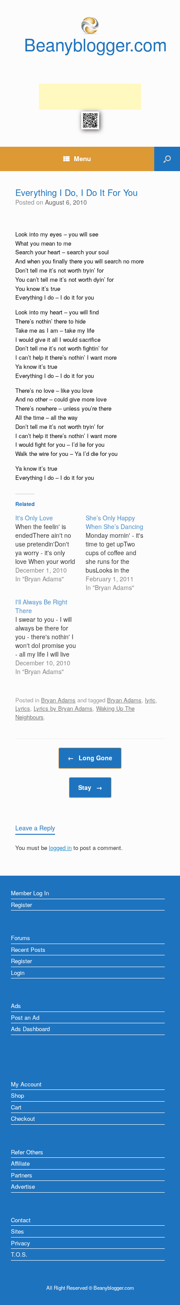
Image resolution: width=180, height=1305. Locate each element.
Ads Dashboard (30, 1029)
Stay (90, 787)
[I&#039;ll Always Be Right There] (50, 636)
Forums (20, 938)
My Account (26, 1084)
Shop (17, 1095)
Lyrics (22, 708)
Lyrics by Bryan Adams (63, 708)
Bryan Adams (58, 700)
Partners (21, 1175)
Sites (17, 1231)
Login (17, 972)
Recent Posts (28, 949)
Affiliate (20, 1163)
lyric (150, 700)
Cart (16, 1107)
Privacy (20, 1243)
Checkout (23, 1118)
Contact (21, 1220)
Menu (82, 158)
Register (21, 904)
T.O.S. (19, 1254)
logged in (60, 847)
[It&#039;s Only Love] (50, 548)
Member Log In (30, 893)
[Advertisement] (90, 97)
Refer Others (27, 1152)
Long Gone (90, 757)
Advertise (23, 1186)
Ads (16, 1006)
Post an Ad (25, 1017)
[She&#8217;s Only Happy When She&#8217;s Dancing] (121, 552)
